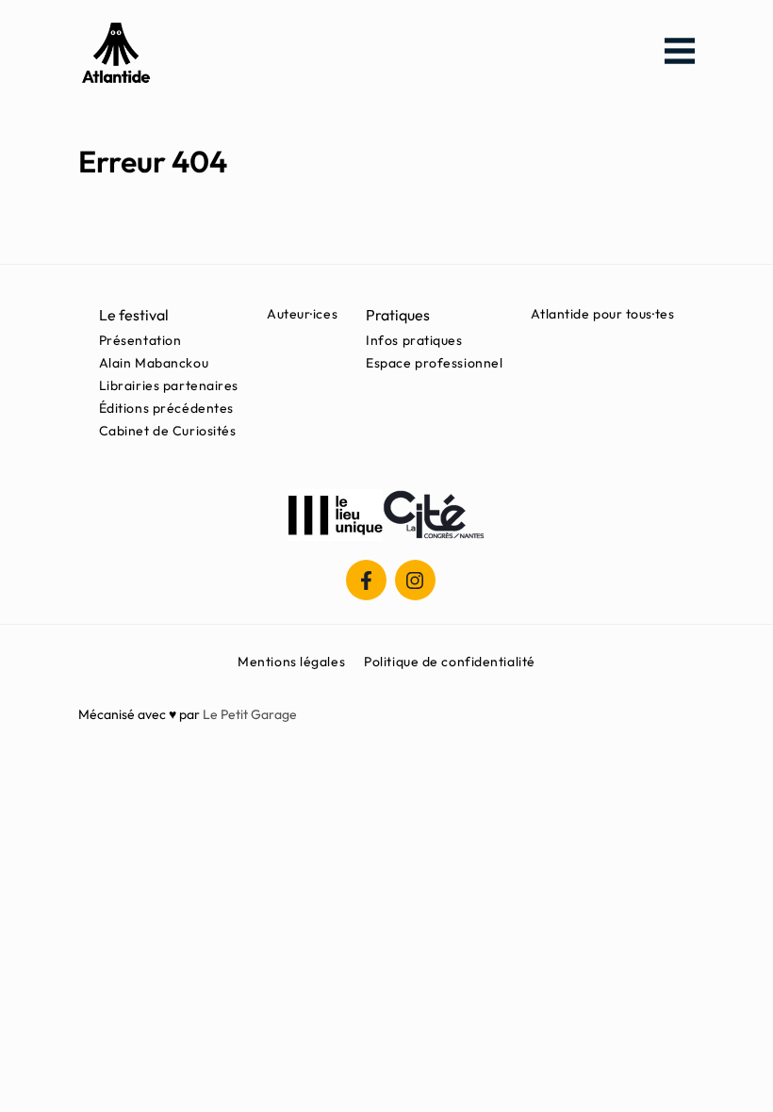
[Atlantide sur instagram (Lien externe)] (415, 580)
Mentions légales (291, 661)
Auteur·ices (302, 313)
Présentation (140, 340)
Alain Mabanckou (153, 362)
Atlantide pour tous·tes (602, 313)
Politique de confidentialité (449, 661)
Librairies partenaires (168, 385)
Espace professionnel (434, 362)
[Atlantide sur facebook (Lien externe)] (366, 580)
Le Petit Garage (250, 714)
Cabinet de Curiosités (168, 430)
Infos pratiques (414, 340)
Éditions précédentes (166, 408)
